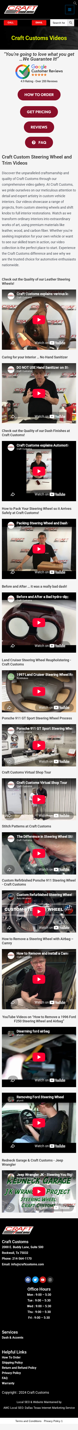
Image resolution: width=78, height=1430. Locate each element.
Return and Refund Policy (19, 1368)
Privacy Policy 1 (53, 1421)
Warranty (8, 1383)
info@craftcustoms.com (27, 1264)
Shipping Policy (12, 1362)
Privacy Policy (11, 1373)
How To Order (11, 1357)
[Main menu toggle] (69, 9)
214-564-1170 (22, 1258)
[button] (75, 4)
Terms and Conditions (28, 1421)
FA (3, 1378)
